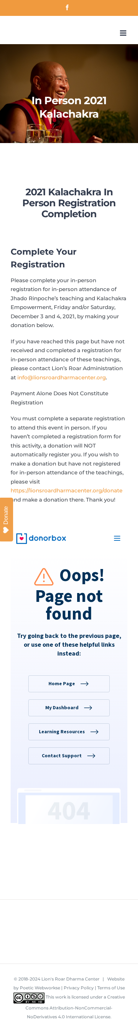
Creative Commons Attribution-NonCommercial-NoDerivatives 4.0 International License (75, 1007)
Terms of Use (111, 987)
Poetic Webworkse (40, 987)
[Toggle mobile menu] (123, 33)
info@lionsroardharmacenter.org (61, 377)
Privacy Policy (79, 987)
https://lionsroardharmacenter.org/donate (66, 490)
